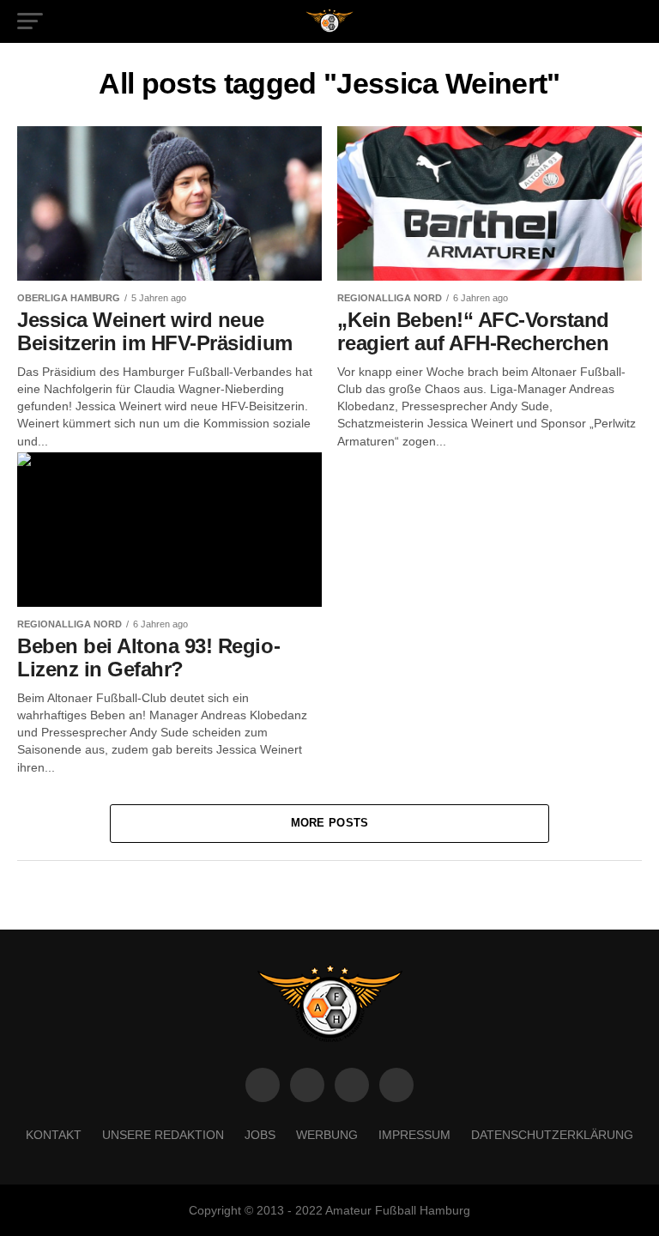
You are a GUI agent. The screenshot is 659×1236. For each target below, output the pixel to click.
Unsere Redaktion (163, 1135)
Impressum (414, 1135)
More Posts (330, 822)
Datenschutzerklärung (552, 1135)
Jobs (260, 1135)
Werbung (327, 1135)
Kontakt (54, 1135)
